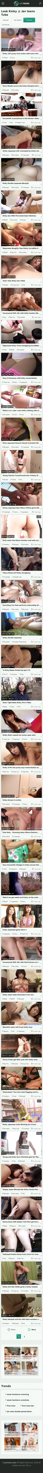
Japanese (24, 382)
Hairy (15, 382)
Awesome (13, 869)
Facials (23, 220)
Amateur (7, 544)
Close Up (7, 382)
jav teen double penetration (19, 1411)
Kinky (25, 739)
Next (33, 1329)
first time (11, 1406)
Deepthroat (17, 577)
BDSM (6, 220)
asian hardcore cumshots (18, 1400)
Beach (6, 901)
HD (12, 122)
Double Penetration (20, 642)
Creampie (26, 155)
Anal (5, 350)
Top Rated (17, 20)
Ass (5, 317)
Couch (25, 966)
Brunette (16, 90)
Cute (15, 415)
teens (24, 3)
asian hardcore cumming (18, 1394)
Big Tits (14, 252)
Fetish (6, 58)
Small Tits (24, 934)
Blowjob (6, 90)
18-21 (6, 674)
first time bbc (28, 1406)
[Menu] (3, 3)
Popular (29, 20)
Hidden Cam (21, 122)
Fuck (13, 58)
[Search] (40, 3)
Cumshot (26, 1128)
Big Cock (25, 609)
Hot (23, 1323)
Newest (5, 20)
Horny (16, 512)
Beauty (6, 1031)
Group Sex (15, 285)
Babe (5, 707)
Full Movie (5, 25)
